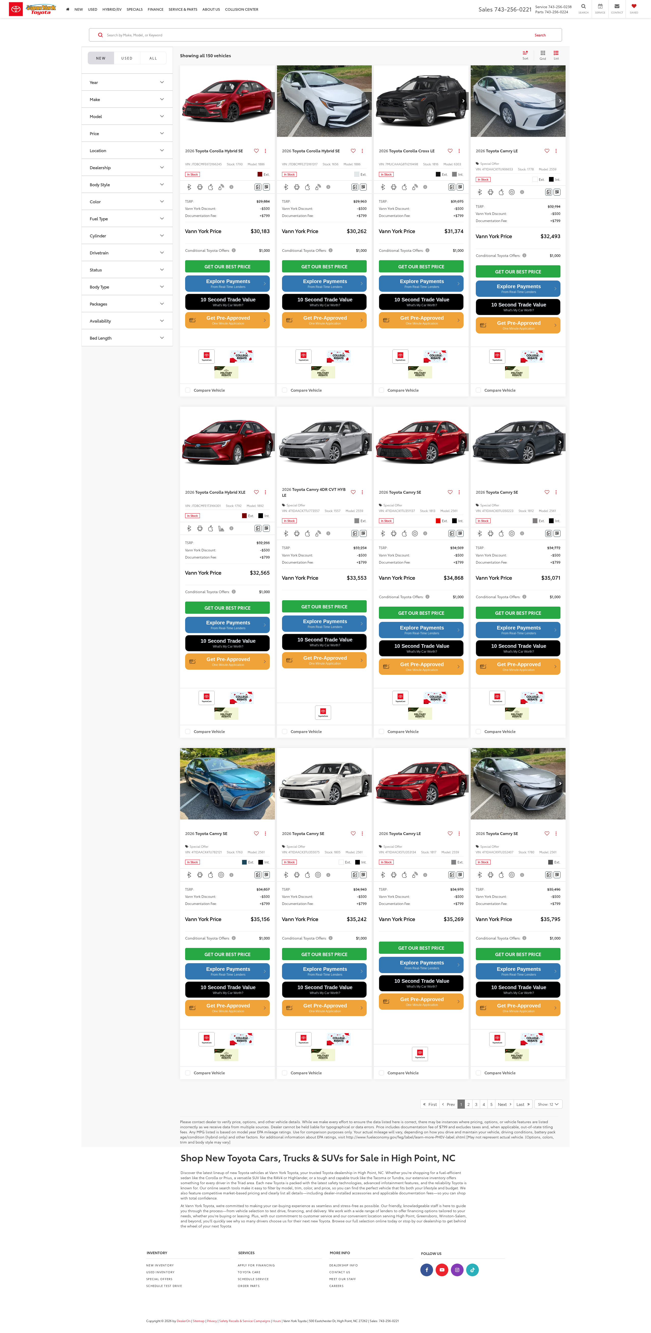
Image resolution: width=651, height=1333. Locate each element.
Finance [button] (156, 9)
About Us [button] (211, 9)
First (431, 1104)
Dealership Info (343, 1265)
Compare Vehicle (209, 390)
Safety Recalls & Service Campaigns (244, 1321)
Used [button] (92, 9)
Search (540, 35)
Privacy (212, 1321)
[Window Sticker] (266, 187)
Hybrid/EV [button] (112, 9)
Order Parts (249, 1286)
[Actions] (265, 150)
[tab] (127, 58)
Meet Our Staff (342, 1279)
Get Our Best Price (227, 266)
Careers (336, 1286)
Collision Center (241, 9)
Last (521, 1104)
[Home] (68, 9)
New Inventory (160, 1265)
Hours (277, 1321)
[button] (270, 101)
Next (504, 1104)
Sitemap (199, 1321)
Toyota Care (249, 1272)
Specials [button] (135, 9)
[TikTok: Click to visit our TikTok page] (472, 1269)
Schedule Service (253, 1279)
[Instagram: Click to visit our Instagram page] (457, 1269)
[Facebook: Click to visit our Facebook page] (427, 1269)
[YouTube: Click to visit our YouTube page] (442, 1269)
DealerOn (183, 1321)
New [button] (79, 9)
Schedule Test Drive (164, 1286)
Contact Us (339, 1272)
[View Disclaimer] (231, 187)
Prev (449, 1104)
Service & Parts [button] (183, 9)
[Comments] (258, 187)
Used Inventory (160, 1272)
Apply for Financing (256, 1265)
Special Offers (159, 1279)
